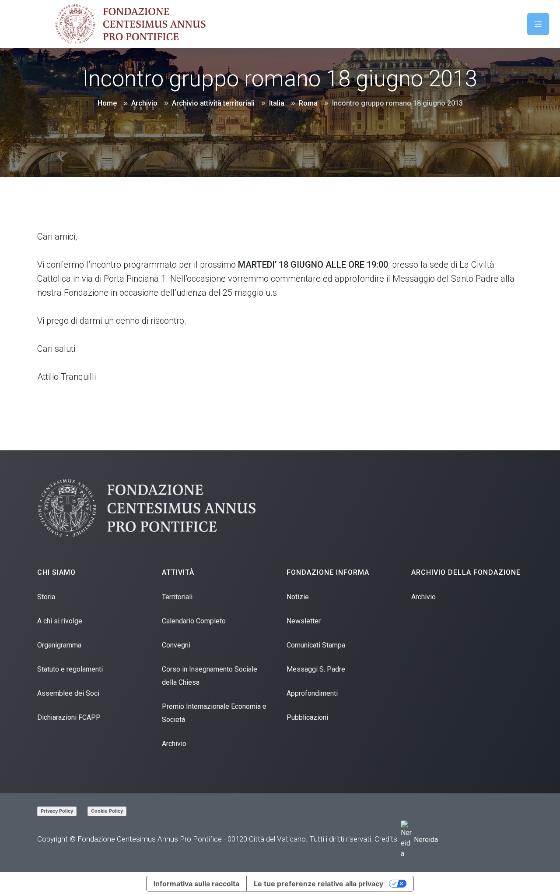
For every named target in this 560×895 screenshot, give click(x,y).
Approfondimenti (312, 693)
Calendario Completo (194, 621)
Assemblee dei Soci (68, 693)
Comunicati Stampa (316, 645)
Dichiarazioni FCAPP (69, 717)
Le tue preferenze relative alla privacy (318, 883)
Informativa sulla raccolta (196, 883)
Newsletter (304, 621)
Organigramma (59, 645)
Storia (46, 597)
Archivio (174, 743)
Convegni (176, 645)
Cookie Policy (107, 811)
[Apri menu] (538, 24)
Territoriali (177, 597)
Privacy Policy (57, 811)
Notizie (298, 597)
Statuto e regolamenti (70, 669)
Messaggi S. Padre (316, 669)
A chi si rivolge (59, 621)
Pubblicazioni (307, 717)
